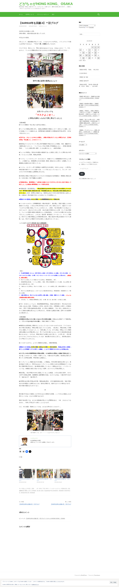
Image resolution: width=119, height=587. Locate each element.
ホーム (21, 14)
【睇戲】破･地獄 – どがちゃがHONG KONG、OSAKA (89, 105)
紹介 (53, 14)
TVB (44, 488)
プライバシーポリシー (43, 14)
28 (89, 58)
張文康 (38, 490)
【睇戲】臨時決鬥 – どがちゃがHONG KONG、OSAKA (89, 133)
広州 (29, 490)
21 (89, 55)
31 (98, 58)
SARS (40, 488)
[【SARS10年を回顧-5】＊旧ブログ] (62, 473)
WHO (47, 488)
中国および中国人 (26, 488)
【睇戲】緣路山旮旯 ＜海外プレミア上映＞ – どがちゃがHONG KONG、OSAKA (89, 114)
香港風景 (32, 492)
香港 (33, 488)
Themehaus (97, 575)
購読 (82, 174)
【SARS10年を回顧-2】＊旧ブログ (29, 504)
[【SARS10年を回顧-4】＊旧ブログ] (27, 473)
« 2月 (80, 60)
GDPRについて (30, 14)
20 (86, 55)
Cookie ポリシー (35, 584)
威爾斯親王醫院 (23, 490)
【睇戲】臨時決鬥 (84, 80)
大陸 (69, 488)
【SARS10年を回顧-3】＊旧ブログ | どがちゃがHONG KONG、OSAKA (45, 518)
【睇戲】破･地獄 (83, 77)
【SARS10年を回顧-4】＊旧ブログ (61, 504)
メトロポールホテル (54, 488)
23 (95, 55)
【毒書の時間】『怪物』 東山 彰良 (89, 69)
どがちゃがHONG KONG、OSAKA (46, 4)
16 (95, 52)
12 (83, 52)
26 (83, 58)
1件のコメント (43, 26)
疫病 (42, 490)
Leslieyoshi (33, 26)
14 (89, 52)
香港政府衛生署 (25, 492)
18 (80, 55)
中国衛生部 (64, 488)
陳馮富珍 (55, 490)
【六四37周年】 (83, 73)
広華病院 (33, 490)
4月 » (84, 60)
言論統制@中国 (48, 490)
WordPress (84, 575)
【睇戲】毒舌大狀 (84, 96)
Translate (91, 27)
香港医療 (61, 490)
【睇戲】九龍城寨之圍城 (85, 103)
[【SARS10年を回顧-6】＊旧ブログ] (45, 473)
